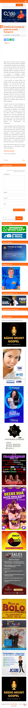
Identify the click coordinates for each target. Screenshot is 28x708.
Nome (5, 192)
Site (5, 203)
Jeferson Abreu (15, 35)
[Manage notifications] (25, 705)
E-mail (6, 198)
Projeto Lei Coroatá (9, 151)
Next (24, 160)
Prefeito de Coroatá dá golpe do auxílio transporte (14, 29)
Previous (6, 160)
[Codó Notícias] (14, 15)
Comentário (7, 174)
